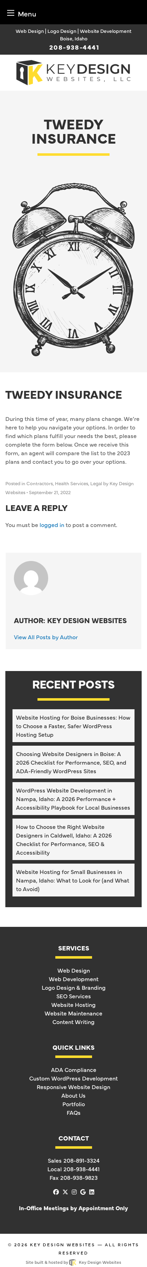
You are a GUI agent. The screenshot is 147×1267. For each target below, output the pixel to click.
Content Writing (73, 1021)
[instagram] (74, 1192)
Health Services (71, 483)
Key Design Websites (62, 1244)
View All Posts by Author (46, 637)
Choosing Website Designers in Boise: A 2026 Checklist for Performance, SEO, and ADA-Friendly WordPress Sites (71, 762)
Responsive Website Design (73, 1086)
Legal (96, 483)
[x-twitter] (65, 1192)
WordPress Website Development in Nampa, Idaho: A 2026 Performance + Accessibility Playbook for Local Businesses (73, 798)
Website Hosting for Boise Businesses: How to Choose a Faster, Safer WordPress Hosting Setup (73, 725)
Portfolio (73, 1104)
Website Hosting (73, 1004)
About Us (73, 1095)
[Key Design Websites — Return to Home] (73, 71)
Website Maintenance (73, 1013)
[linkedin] (91, 1192)
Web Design (73, 970)
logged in (52, 524)
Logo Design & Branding (74, 987)
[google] (83, 1192)
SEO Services (73, 996)
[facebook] (56, 1192)
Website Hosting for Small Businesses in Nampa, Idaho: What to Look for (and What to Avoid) (72, 880)
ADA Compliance (73, 1069)
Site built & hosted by (73, 1262)
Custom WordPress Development (73, 1078)
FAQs (74, 1112)
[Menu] (10, 12)
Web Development (73, 979)
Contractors (39, 483)
